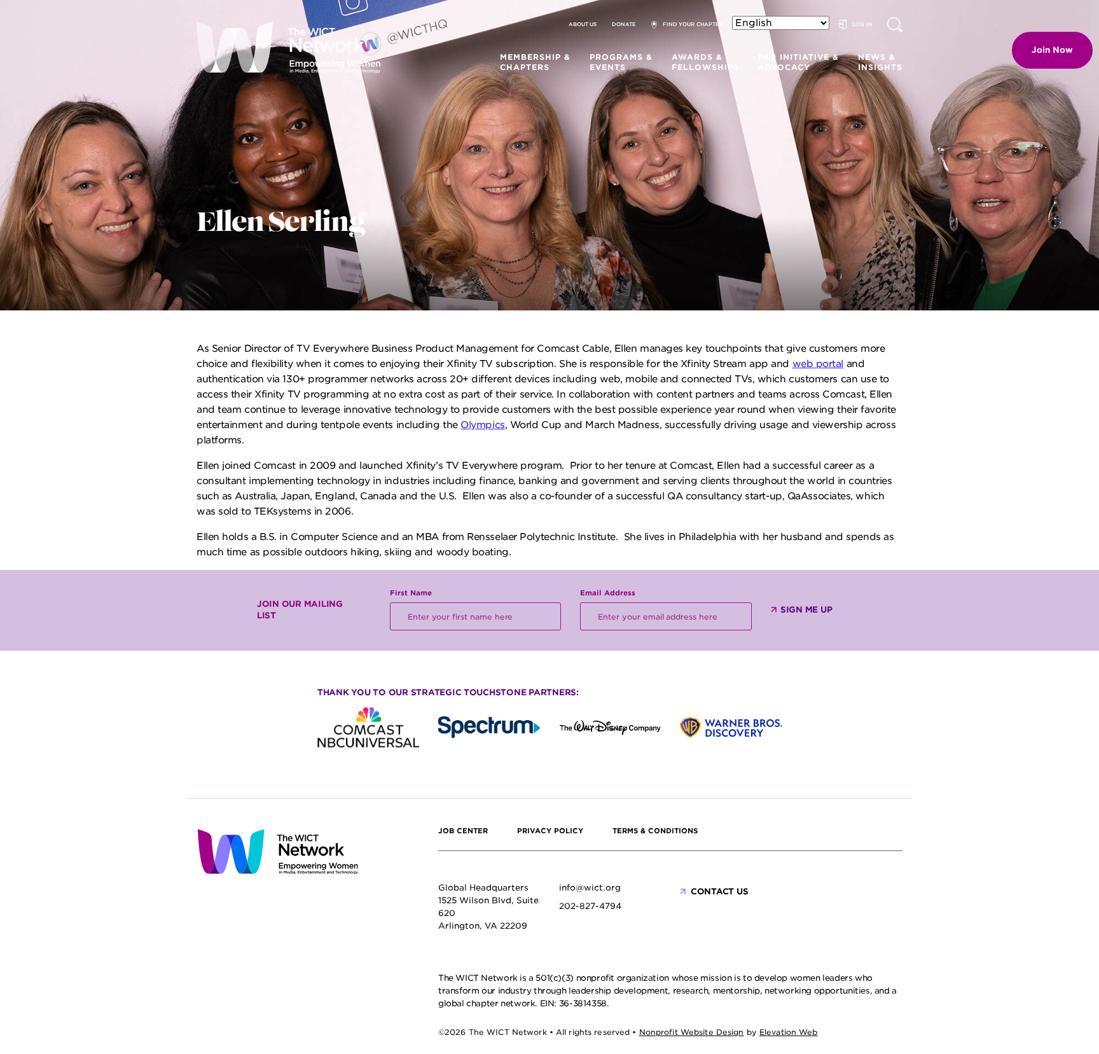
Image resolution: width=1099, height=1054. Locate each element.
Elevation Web (788, 1032)
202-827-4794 (590, 906)
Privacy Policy (550, 830)
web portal (818, 364)
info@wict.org (590, 887)
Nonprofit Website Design (691, 1032)
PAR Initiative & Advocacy (798, 62)
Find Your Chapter (693, 24)
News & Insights (880, 62)
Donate (624, 24)
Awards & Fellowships (705, 62)
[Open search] (894, 24)
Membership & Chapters (535, 62)
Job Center (463, 830)
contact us (719, 891)
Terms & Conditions (655, 830)
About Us (583, 24)
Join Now (1052, 50)
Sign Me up (806, 609)
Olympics (482, 425)
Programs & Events (621, 62)
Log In (862, 24)
